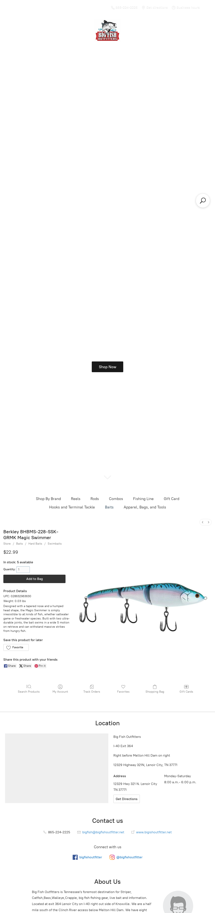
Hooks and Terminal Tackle (72, 507)
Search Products (29, 691)
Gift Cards (186, 691)
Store (7, 543)
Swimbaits (55, 543)
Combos (116, 498)
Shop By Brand (48, 498)
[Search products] (203, 200)
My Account (60, 691)
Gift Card (171, 498)
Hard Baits (35, 543)
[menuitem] (203, 522)
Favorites (123, 691)
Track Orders (91, 691)
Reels (75, 498)
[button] (16, 647)
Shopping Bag (155, 691)
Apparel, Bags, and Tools (145, 507)
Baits (109, 507)
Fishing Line (143, 498)
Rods (94, 498)
